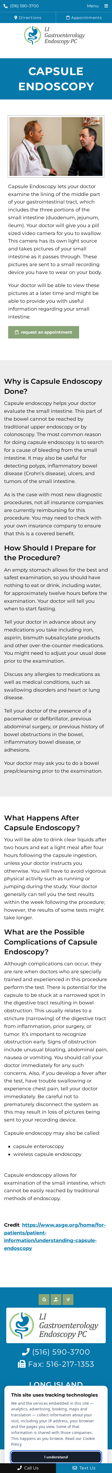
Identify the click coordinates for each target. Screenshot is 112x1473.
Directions (30, 17)
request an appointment (46, 332)
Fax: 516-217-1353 (60, 1364)
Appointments (86, 17)
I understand (56, 1457)
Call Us (31, 1468)
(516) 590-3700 (24, 5)
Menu (93, 5)
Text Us (86, 1468)
